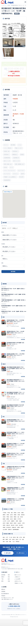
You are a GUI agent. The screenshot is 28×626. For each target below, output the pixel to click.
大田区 (18, 514)
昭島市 (7, 523)
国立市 (17, 525)
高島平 (7, 539)
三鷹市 (17, 521)
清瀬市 (4, 527)
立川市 (8, 521)
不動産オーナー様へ (19, 583)
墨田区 (4, 514)
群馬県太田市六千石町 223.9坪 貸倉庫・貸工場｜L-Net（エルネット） (13, 312)
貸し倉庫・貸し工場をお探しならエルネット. (17, 614)
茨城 (9, 581)
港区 (12, 512)
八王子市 (4, 521)
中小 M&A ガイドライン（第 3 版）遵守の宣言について (7, 598)
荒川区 (21, 516)
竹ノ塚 (10, 537)
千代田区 (4, 512)
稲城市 (22, 527)
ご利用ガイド (17, 576)
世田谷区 (23, 514)
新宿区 (15, 512)
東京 (9, 574)
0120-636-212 (15, 606)
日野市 (4, 525)
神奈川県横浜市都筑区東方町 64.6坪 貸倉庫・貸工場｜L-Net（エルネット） (13, 295)
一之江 (13, 541)
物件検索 (3, 574)
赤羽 (10, 539)
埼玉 (9, 576)
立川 (20, 539)
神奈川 (2, 576)
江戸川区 (19, 519)
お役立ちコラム (18, 581)
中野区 (7, 516)
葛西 (24, 537)
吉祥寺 (13, 539)
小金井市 (19, 523)
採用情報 (3, 591)
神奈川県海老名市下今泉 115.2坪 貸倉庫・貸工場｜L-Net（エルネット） (13, 289)
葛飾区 (15, 519)
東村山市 (8, 525)
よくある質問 (17, 579)
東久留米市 (8, 527)
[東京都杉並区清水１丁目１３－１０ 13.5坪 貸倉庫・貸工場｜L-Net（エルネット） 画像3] (19, 42)
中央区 (8, 512)
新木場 (14, 537)
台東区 (22, 512)
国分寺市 (12, 525)
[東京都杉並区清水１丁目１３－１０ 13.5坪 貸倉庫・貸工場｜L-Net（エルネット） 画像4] (8, 52)
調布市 (11, 523)
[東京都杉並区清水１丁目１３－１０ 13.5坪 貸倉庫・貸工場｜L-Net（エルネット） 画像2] (8, 42)
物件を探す (8, 553)
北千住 (20, 537)
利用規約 (3, 595)
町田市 (15, 523)
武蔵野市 (12, 521)
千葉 (2, 579)
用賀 (17, 537)
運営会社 (3, 589)
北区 (18, 516)
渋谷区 (4, 516)
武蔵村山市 (14, 527)
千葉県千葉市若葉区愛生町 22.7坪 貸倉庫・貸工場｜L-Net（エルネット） (13, 300)
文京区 (18, 512)
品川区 (11, 514)
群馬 (2, 581)
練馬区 (7, 519)
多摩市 (18, 527)
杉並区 (11, 516)
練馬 (4, 539)
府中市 (4, 523)
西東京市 (10, 529)
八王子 (7, 537)
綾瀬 (4, 537)
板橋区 (4, 519)
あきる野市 (5, 529)
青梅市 (20, 521)
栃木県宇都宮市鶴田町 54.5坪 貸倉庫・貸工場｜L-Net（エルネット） (13, 306)
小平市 (23, 523)
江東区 (7, 514)
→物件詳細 (23, 328)
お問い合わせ (21, 553)
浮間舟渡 (17, 541)
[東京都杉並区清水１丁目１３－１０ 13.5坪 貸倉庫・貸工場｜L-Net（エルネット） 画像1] (14, 29)
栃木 (9, 579)
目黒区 (15, 514)
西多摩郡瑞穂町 (16, 529)
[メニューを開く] (25, 2)
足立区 (11, 519)
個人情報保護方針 (5, 593)
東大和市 (21, 525)
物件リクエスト (18, 574)
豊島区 (15, 516)
